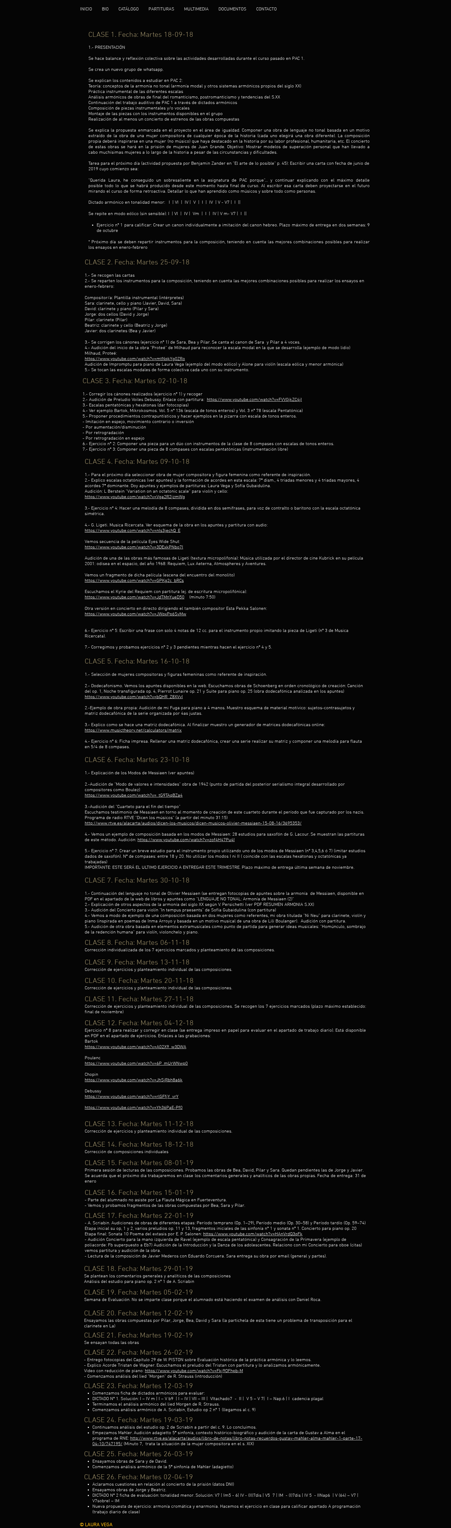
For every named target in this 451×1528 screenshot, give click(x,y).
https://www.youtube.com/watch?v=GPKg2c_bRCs (134, 580)
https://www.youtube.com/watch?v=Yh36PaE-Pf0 (134, 1107)
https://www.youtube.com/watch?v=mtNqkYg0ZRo (135, 359)
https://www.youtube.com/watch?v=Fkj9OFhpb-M (194, 1371)
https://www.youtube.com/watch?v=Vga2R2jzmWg (135, 497)
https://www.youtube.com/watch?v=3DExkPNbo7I (134, 547)
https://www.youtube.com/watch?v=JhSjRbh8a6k (134, 1080)
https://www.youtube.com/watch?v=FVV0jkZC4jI (254, 399)
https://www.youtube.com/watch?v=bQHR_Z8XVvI (134, 697)
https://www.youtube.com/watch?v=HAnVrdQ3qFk (253, 1234)
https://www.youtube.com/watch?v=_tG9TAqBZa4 (134, 795)
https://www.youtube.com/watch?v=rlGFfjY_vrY (132, 1096)
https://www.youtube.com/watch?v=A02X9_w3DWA (135, 1047)
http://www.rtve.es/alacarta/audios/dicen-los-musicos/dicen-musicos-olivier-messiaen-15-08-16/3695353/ (193, 823)
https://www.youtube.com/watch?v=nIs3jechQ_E (132, 530)
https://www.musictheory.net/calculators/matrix (133, 730)
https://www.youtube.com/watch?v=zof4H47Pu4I (186, 840)
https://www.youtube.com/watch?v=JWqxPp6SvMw (135, 614)
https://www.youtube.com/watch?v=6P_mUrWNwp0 (136, 1063)
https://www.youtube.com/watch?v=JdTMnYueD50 (134, 597)
